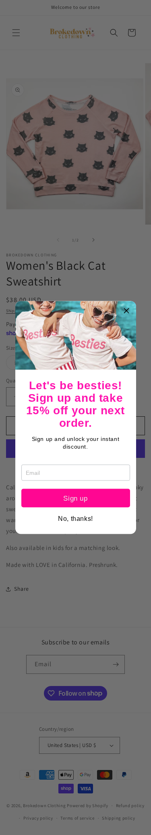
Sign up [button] (75, 498)
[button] (127, 310)
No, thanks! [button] (75, 519)
